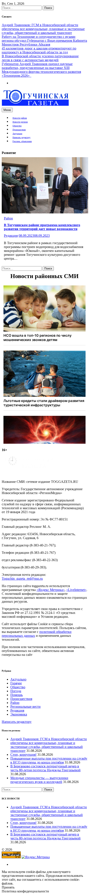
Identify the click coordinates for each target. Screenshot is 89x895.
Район (8, 218)
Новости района (20, 118)
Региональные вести (25, 706)
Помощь (16, 695)
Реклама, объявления (22, 141)
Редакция (11, 235)
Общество (17, 126)
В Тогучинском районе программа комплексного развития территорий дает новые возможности (42, 227)
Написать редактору (21, 137)
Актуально (17, 133)
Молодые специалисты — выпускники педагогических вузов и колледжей (39, 780)
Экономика (18, 714)
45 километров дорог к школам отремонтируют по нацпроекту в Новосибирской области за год (39, 50)
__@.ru (22, 578)
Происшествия (19, 129)
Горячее (16, 683)
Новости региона (20, 122)
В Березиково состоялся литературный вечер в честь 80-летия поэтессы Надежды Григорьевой (45, 768)
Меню (7, 110)
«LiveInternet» (76, 590)
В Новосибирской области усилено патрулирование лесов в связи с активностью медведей (40, 58)
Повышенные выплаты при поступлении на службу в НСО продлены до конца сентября (48, 760)
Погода (15, 691)
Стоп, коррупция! (23, 754)
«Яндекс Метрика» (51, 590)
